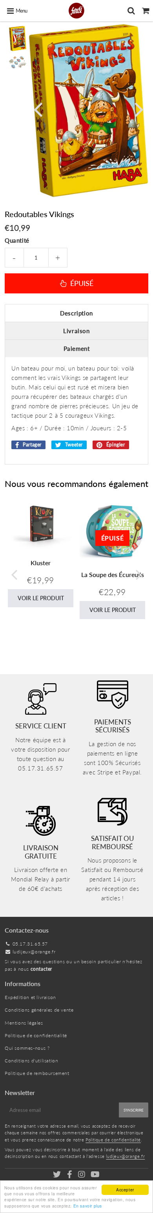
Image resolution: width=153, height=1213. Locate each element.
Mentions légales (24, 1023)
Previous (38, 109)
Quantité (17, 240)
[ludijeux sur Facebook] (70, 1175)
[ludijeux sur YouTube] (95, 1175)
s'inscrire (134, 1110)
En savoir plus (87, 1206)
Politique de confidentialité (36, 1035)
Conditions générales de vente (39, 1010)
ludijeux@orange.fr (34, 952)
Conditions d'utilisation (31, 1061)
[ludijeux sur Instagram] (82, 1175)
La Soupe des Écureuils (112, 574)
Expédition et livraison (30, 997)
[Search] (131, 11)
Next (138, 109)
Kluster (41, 562)
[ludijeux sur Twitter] (57, 1175)
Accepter (125, 1190)
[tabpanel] (18, 38)
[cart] (146, 11)
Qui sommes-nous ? (27, 1048)
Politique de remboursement (37, 1073)
